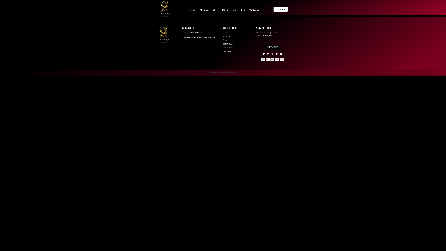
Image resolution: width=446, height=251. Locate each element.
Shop (215, 10)
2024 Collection (229, 10)
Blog (243, 10)
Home (192, 10)
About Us (204, 10)
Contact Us (254, 10)
